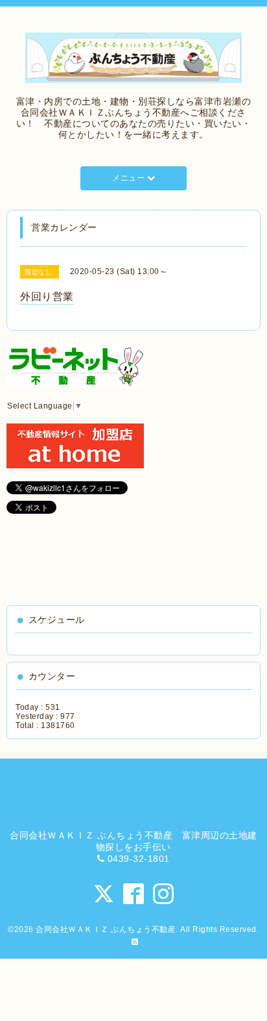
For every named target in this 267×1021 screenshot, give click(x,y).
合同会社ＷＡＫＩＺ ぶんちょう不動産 (106, 929)
